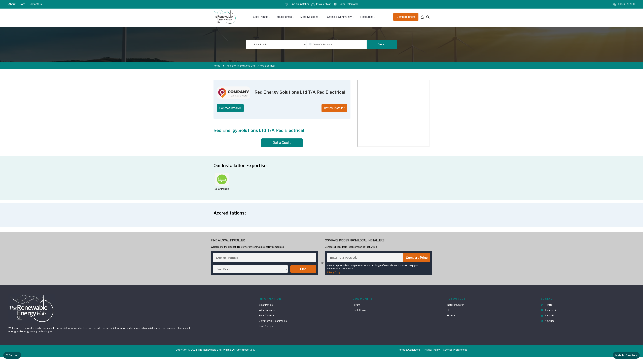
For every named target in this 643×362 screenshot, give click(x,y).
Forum (356, 304)
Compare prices (406, 16)
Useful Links (359, 310)
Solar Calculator (348, 4)
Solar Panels (260, 16)
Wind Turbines (267, 310)
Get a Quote (282, 143)
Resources (366, 16)
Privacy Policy (333, 272)
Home (216, 65)
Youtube (550, 320)
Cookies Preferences (455, 349)
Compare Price (417, 257)
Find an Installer (299, 4)
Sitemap (451, 315)
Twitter (549, 304)
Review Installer (334, 108)
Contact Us (35, 4)
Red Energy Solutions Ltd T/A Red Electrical (251, 65)
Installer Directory (626, 355)
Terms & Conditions (409, 349)
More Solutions (309, 16)
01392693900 (626, 4)
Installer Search (455, 304)
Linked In (550, 315)
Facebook (550, 310)
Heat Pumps (284, 16)
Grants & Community (339, 16)
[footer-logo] (31, 308)
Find (303, 269)
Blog (449, 310)
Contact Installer (230, 108)
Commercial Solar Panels (273, 320)
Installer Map (323, 4)
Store (22, 4)
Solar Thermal (266, 315)
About (11, 4)
